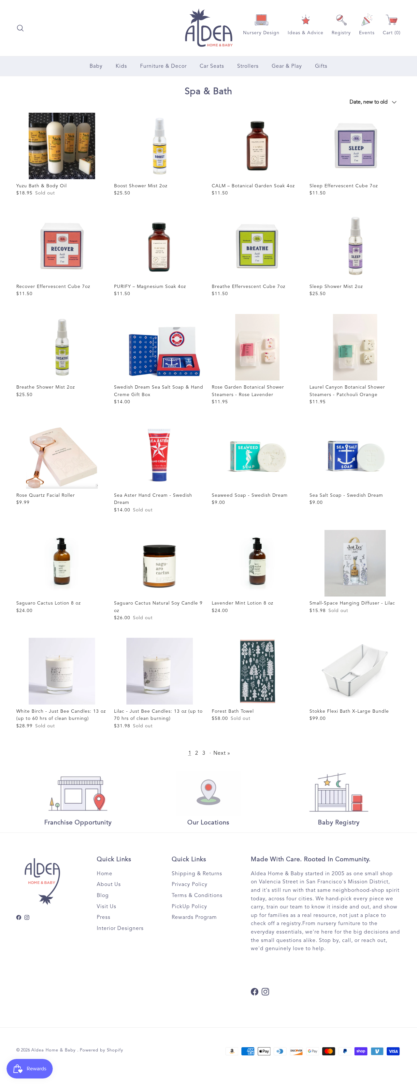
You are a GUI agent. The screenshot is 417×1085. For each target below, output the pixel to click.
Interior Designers (120, 928)
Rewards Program (194, 917)
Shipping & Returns (197, 873)
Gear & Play (287, 66)
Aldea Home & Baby (54, 1050)
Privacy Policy (190, 884)
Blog (103, 895)
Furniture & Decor (163, 66)
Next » (221, 753)
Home (104, 873)
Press (103, 917)
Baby (96, 66)
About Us (109, 884)
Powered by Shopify (101, 1050)
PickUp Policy (189, 906)
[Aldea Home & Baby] (208, 28)
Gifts (321, 66)
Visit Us (106, 906)
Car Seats (212, 66)
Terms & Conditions (197, 895)
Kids (121, 66)
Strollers (248, 66)
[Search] (20, 28)
